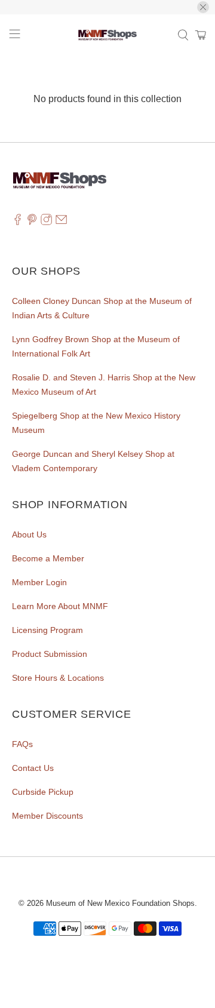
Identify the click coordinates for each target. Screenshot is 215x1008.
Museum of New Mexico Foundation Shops (120, 903)
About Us (29, 534)
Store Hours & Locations (58, 678)
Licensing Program (47, 630)
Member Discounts (47, 815)
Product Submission (49, 654)
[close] (203, 7)
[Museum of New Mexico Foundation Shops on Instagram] (46, 223)
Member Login (39, 582)
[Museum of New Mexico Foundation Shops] (107, 35)
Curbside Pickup (42, 792)
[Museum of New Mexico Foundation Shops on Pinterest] (32, 223)
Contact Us (33, 768)
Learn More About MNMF (60, 606)
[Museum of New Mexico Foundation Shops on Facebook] (17, 223)
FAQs (22, 744)
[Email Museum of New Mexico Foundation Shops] (61, 223)
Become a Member (48, 558)
